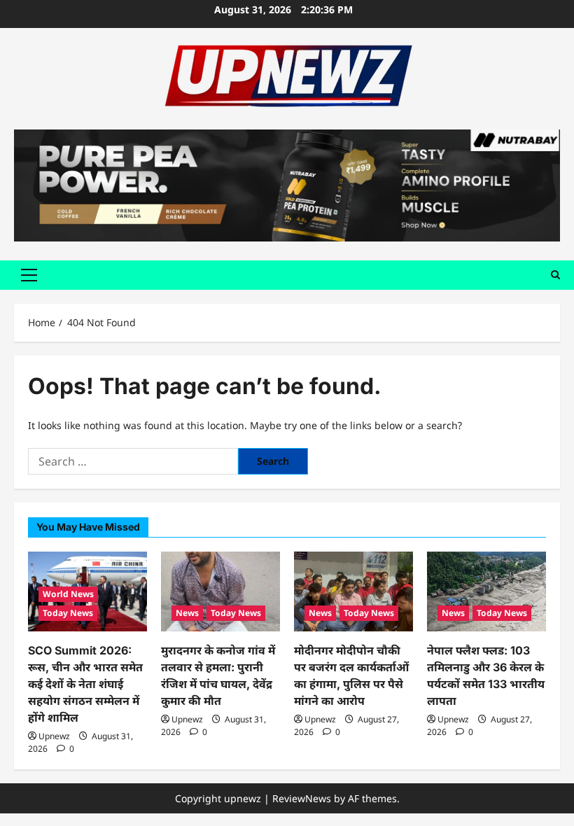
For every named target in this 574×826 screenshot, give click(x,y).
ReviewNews (301, 798)
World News (68, 594)
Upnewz (54, 736)
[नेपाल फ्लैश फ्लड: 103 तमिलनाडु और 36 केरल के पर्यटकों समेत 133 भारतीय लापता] (486, 591)
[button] (29, 275)
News (187, 613)
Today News (68, 613)
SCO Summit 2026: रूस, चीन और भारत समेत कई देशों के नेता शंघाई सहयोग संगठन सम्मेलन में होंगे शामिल (85, 683)
